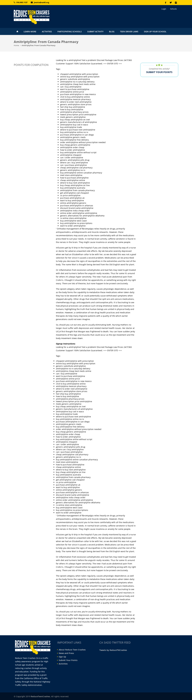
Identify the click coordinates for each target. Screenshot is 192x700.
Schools (173, 9)
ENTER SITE (112, 63)
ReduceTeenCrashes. (41, 696)
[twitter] (170, 2)
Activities (47, 31)
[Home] (40, 17)
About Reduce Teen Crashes (72, 649)
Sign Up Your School (155, 31)
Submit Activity (95, 31)
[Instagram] (175, 2)
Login (163, 9)
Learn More (30, 31)
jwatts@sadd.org (41, 2)
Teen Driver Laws (129, 31)
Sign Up (62, 656)
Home (17, 31)
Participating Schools (69, 31)
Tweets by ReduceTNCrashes (113, 650)
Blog (111, 31)
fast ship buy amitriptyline (72, 107)
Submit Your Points (68, 660)
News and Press (66, 653)
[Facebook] (165, 2)
